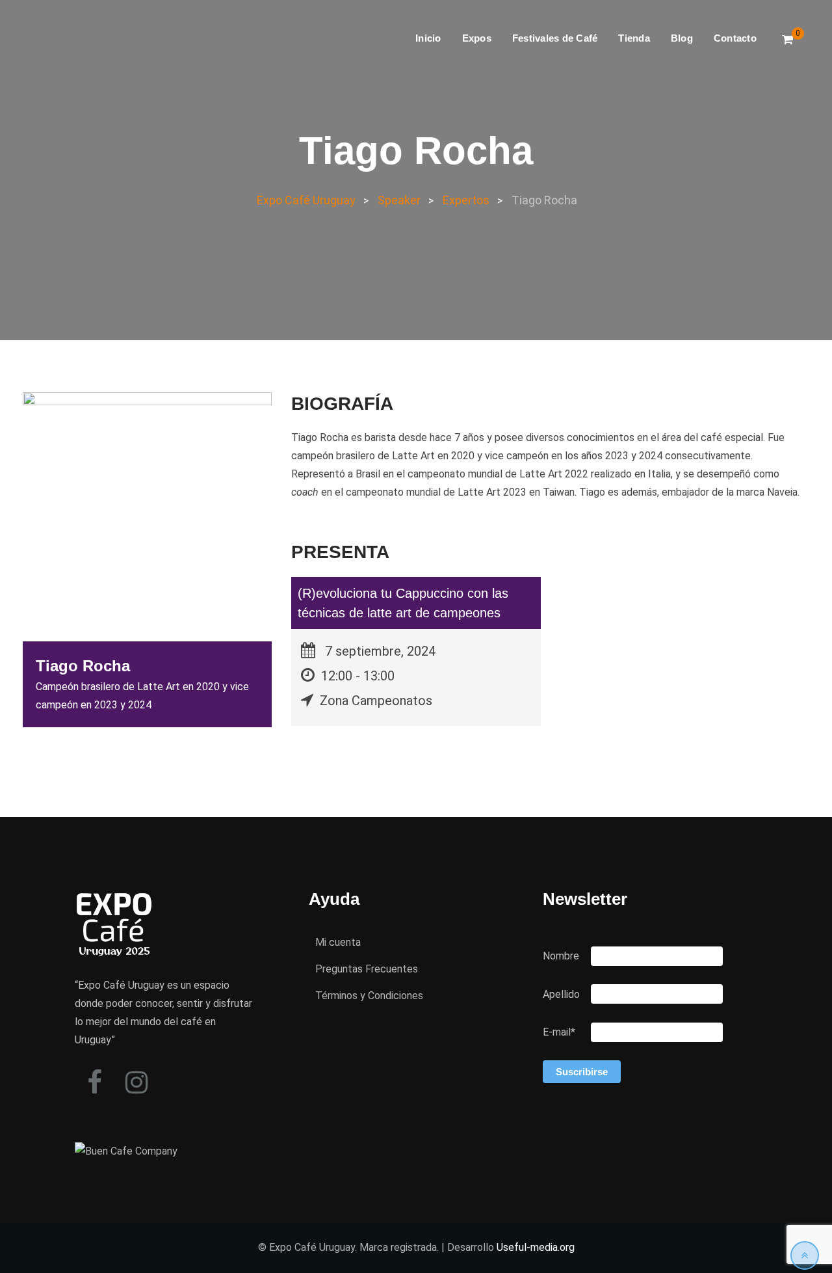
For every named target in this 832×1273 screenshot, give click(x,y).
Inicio (428, 38)
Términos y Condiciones (369, 995)
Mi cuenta (338, 942)
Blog (682, 38)
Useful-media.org (536, 1247)
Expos (476, 38)
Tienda (634, 38)
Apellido (561, 994)
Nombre (561, 956)
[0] (787, 40)
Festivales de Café (555, 38)
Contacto (735, 38)
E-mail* (559, 1032)
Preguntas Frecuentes (366, 969)
